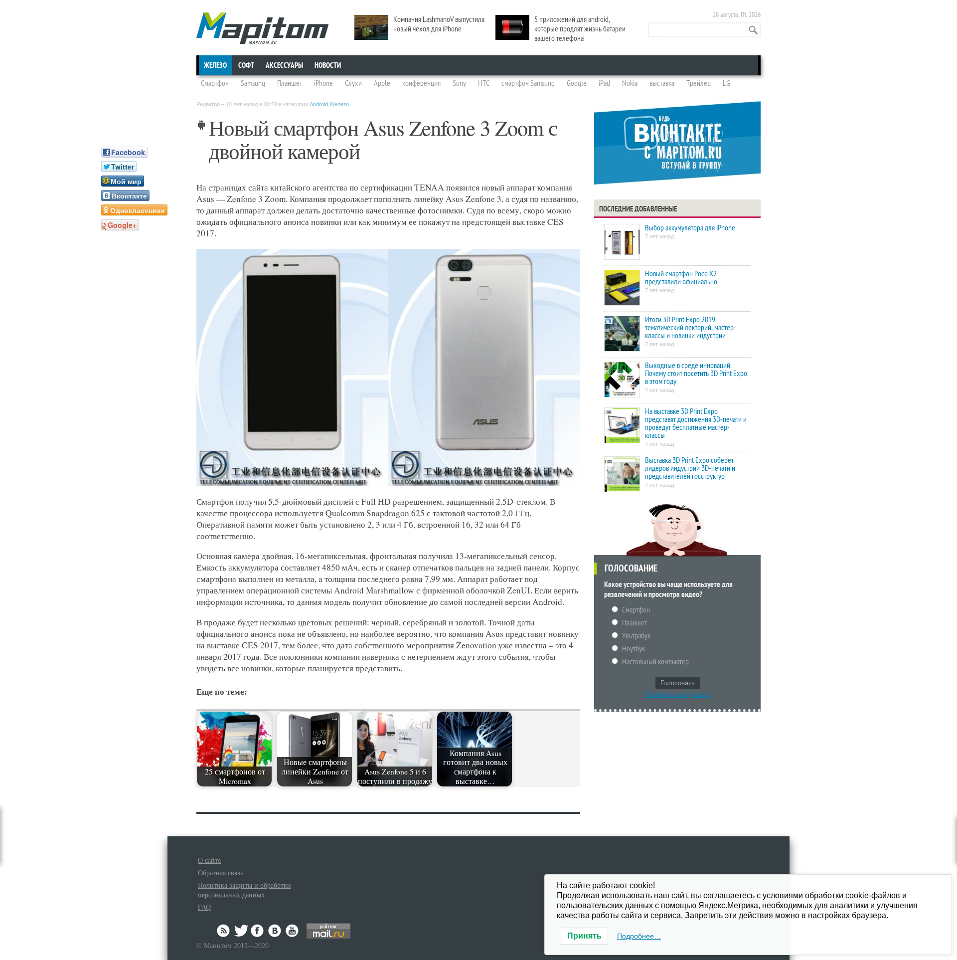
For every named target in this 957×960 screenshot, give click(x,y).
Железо (215, 65)
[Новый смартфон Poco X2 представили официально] (622, 288)
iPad (604, 83)
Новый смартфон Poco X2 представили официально (681, 277)
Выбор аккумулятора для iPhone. (690, 227)
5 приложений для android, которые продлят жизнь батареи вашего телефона (580, 29)
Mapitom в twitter (241, 930)
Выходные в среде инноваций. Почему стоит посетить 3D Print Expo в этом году (696, 373)
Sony (459, 83)
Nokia (630, 83)
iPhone (323, 83)
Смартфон (215, 83)
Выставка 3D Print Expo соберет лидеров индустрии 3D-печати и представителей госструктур (690, 468)
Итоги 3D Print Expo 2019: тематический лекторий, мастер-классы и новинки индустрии (690, 327)
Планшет (289, 83)
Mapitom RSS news (224, 930)
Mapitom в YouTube (292, 930)
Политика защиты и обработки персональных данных (244, 889)
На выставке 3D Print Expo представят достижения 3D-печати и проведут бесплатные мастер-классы (696, 423)
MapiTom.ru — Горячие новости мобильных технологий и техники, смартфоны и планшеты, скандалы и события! (262, 28)
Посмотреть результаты (677, 694)
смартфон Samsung (528, 83)
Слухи (353, 83)
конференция (421, 83)
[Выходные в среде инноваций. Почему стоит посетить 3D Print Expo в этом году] (622, 380)
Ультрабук (636, 635)
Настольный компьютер (655, 661)
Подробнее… (639, 936)
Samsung (253, 83)
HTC (483, 83)
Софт (246, 65)
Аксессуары (284, 65)
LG (726, 83)
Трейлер (698, 83)
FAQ (204, 907)
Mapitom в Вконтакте (275, 930)
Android (319, 104)
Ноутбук (633, 648)
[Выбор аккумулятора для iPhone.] (622, 242)
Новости (328, 65)
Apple (382, 83)
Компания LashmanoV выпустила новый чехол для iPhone (438, 24)
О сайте (209, 860)
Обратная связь (220, 872)
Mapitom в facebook (258, 930)
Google (577, 83)
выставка (661, 83)
